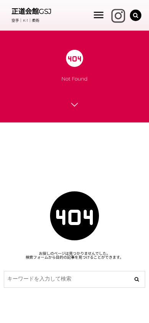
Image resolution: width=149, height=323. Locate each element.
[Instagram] (114, 15)
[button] (135, 15)
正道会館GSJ (31, 11)
